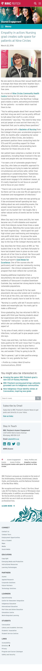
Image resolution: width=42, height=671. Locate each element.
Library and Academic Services (12, 627)
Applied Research (8, 579)
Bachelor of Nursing (27, 129)
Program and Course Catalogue (12, 651)
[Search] (38, 398)
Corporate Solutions (8, 582)
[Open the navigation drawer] (40, 3)
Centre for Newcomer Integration (13, 600)
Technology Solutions (9, 588)
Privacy (4, 648)
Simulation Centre (8, 612)
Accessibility (6, 643)
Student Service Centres (10, 633)
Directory (5, 645)
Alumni (4, 576)
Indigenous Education (9, 603)
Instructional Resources (10, 564)
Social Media (6, 549)
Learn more (7, 506)
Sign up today (8, 416)
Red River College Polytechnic (10, 3)
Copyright (5, 558)
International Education (10, 606)
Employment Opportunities (11, 537)
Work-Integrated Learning (10, 615)
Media (4, 546)
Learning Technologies (9, 567)
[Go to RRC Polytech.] (2, 460)
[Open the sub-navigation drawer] (2, 26)
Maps (3, 543)
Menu (8, 26)
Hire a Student (7, 540)
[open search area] (35, 3)
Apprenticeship (7, 598)
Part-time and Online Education (12, 609)
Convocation (6, 625)
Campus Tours (6, 534)
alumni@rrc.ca (13, 439)
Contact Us (5, 531)
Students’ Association (9, 630)
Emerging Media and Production (12, 561)
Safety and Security (8, 654)
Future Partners (7, 585)
